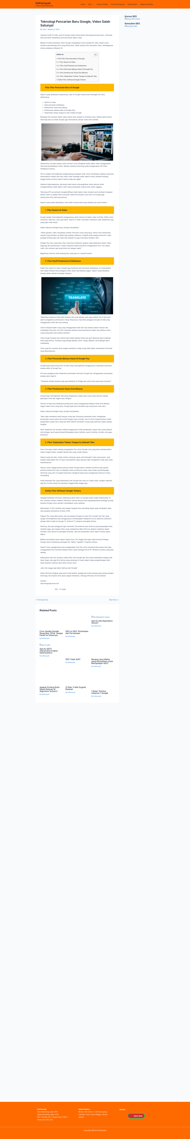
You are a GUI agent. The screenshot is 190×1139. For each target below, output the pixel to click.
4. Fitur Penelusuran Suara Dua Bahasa (73, 73)
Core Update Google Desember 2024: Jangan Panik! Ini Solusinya (51, 633)
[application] (92, 4)
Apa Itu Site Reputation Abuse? (102, 622)
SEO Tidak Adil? (73, 659)
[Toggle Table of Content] (94, 54)
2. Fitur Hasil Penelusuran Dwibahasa (72, 66)
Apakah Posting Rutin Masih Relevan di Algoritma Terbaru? (50, 689)
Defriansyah (43, 3)
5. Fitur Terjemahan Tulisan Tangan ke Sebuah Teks (77, 76)
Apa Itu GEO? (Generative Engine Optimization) (49, 651)
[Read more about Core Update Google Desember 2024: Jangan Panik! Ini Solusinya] (51, 622)
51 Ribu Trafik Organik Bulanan (76, 688)
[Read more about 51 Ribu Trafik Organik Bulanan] (77, 678)
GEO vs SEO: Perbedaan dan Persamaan (77, 632)
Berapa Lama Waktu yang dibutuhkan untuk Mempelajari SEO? (102, 661)
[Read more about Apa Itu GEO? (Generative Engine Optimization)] (45, 645)
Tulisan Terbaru (102, 4)
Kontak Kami (132, 4)
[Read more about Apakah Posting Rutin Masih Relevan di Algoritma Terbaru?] (51, 678)
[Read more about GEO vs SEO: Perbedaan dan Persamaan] (77, 622)
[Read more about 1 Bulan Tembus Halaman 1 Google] (103, 680)
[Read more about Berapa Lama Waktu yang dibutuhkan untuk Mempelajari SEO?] (103, 650)
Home (83, 4)
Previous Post (42, 600)
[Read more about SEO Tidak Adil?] (77, 650)
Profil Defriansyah (117, 4)
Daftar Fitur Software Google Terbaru (72, 80)
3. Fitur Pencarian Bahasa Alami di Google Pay (75, 69)
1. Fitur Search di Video (67, 62)
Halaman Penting (146, 4)
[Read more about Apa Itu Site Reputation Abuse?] (100, 617)
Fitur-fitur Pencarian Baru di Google (71, 59)
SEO (89, 4)
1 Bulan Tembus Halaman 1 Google (99, 692)
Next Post (114, 600)
